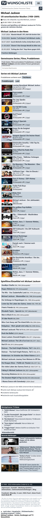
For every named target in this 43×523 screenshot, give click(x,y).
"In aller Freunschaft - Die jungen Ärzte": (22, 415)
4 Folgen (27, 89)
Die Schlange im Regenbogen (13, 300)
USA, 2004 (16, 318)
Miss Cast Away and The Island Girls (16, 322)
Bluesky (13, 493)
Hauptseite (16, 511)
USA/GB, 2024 (31, 378)
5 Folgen (26, 254)
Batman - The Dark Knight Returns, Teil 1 (17, 348)
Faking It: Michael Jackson (12, 370)
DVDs (18, 513)
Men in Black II (7, 315)
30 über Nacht (7, 319)
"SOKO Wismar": (22, 411)
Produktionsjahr (8, 81)
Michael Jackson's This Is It (12, 330)
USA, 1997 (29, 311)
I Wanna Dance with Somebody (13, 381)
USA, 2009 (31, 330)
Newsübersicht (8, 432)
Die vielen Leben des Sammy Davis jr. (16, 367)
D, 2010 (18, 333)
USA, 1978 (34, 293)
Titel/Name (26, 77)
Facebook (5, 493)
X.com (19, 493)
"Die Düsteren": (22, 420)
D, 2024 (29, 381)
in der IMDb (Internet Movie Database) (21, 387)
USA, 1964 (22, 285)
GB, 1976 (20, 289)
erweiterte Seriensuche (10, 393)
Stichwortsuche (27, 511)
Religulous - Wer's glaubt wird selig (15, 326)
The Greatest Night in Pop (11, 378)
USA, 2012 (15, 344)
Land (17, 81)
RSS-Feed (27, 493)
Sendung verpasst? (8, 513)
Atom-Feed (36, 493)
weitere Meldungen (10, 53)
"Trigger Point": (22, 429)
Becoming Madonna (9, 374)
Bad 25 (4, 344)
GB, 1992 (20, 307)
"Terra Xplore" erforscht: (19, 424)
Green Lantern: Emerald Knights (14, 337)
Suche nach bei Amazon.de (17, 390)
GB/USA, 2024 (26, 374)
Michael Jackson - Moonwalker (13, 296)
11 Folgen (26, 261)
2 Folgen (27, 103)
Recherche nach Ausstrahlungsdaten (15, 395)
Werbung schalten (24, 488)
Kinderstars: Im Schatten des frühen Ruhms (18, 356)
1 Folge (27, 96)
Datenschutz (6, 489)
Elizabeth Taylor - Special (11, 311)
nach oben (7, 511)
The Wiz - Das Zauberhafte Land (14, 293)
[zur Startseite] (17, 2)
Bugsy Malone (7, 289)
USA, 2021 (30, 370)
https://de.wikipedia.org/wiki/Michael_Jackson (19, 20)
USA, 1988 (33, 296)
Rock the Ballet (7, 333)
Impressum (6, 488)
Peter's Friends (7, 307)
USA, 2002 (21, 315)
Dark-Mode (6, 495)
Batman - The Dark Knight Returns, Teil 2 (17, 352)
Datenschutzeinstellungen (21, 489)
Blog (34, 489)
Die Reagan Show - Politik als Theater (16, 363)
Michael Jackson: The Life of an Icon (16, 341)
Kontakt (14, 488)
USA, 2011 (36, 341)
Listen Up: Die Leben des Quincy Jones (16, 304)
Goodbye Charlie (8, 285)
